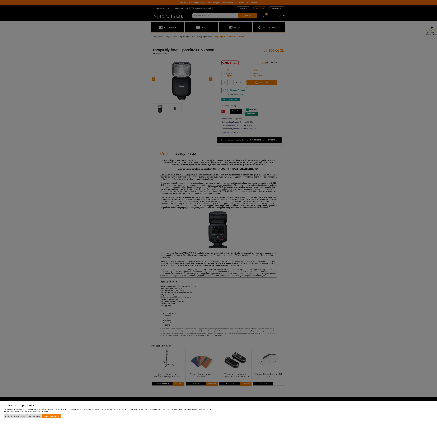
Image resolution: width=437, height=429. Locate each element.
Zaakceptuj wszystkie (52, 416)
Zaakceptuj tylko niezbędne (15, 416)
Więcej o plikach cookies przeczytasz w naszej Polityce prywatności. (26, 411)
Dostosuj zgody (34, 416)
